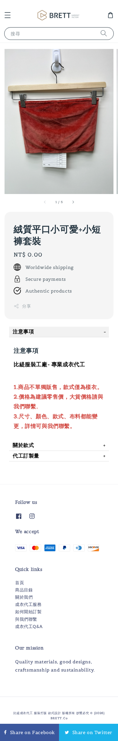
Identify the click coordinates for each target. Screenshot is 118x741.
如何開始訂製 (28, 611)
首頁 (19, 582)
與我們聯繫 (26, 619)
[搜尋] (103, 33)
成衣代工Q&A (28, 626)
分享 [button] (26, 306)
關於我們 (24, 597)
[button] (7, 15)
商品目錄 (24, 590)
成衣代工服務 (28, 604)
